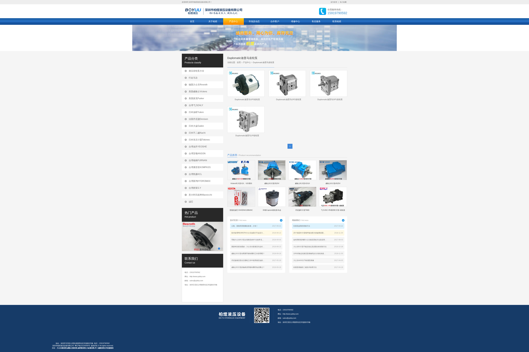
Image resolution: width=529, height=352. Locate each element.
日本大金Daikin (196, 126)
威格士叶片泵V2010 (302, 183)
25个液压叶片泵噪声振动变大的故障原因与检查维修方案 (309, 233)
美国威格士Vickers (198, 91)
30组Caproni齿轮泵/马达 (272, 210)
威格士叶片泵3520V (271, 183)
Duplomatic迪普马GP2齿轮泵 (288, 99)
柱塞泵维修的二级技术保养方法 (305, 267)
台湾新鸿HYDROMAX (199, 181)
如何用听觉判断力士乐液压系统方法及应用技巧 (309, 240)
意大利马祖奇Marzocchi (200, 195)
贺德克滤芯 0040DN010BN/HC (241, 210)
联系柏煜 (336, 21)
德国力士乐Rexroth (198, 84)
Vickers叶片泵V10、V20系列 (241, 183)
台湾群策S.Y (195, 188)
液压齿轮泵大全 (196, 71)
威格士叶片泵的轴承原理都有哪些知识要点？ (247, 267)
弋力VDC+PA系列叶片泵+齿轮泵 (333, 210)
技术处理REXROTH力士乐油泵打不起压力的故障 (247, 233)
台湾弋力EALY (196, 105)
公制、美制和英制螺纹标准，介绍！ (244, 226)
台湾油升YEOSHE (198, 146)
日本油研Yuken (196, 112)
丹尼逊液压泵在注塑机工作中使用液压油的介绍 (247, 260)
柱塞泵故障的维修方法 (301, 226)
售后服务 (316, 21)
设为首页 (334, 2)
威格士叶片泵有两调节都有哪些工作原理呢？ (247, 253)
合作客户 (274, 21)
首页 (192, 21)
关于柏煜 (212, 21)
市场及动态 (254, 21)
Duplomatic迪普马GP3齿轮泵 (247, 99)
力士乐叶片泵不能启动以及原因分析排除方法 (309, 247)
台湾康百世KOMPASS (200, 167)
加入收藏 (343, 2)
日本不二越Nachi (197, 133)
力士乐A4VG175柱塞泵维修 (303, 260)
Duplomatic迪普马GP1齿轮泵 (330, 99)
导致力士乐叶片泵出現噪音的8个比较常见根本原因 (247, 240)
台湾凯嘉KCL (195, 174)
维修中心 (295, 21)
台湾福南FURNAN (198, 160)
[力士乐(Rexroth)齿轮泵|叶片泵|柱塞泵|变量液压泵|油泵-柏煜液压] (219, 11)
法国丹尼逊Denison (198, 119)
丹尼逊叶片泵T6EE (302, 210)
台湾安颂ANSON (197, 153)
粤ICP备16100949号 (82, 346)
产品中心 (233, 21)
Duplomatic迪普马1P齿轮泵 (247, 135)
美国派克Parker (196, 98)
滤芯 (191, 202)
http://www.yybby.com (197, 276)
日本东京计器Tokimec (199, 140)
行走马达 (193, 78)
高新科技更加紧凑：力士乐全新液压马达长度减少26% (247, 247)
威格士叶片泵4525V (333, 183)
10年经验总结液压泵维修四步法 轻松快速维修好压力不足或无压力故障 (309, 253)
